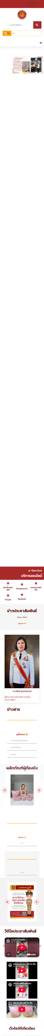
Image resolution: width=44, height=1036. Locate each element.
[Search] (37, 25)
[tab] (22, 717)
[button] (40, 42)
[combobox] (20, 25)
